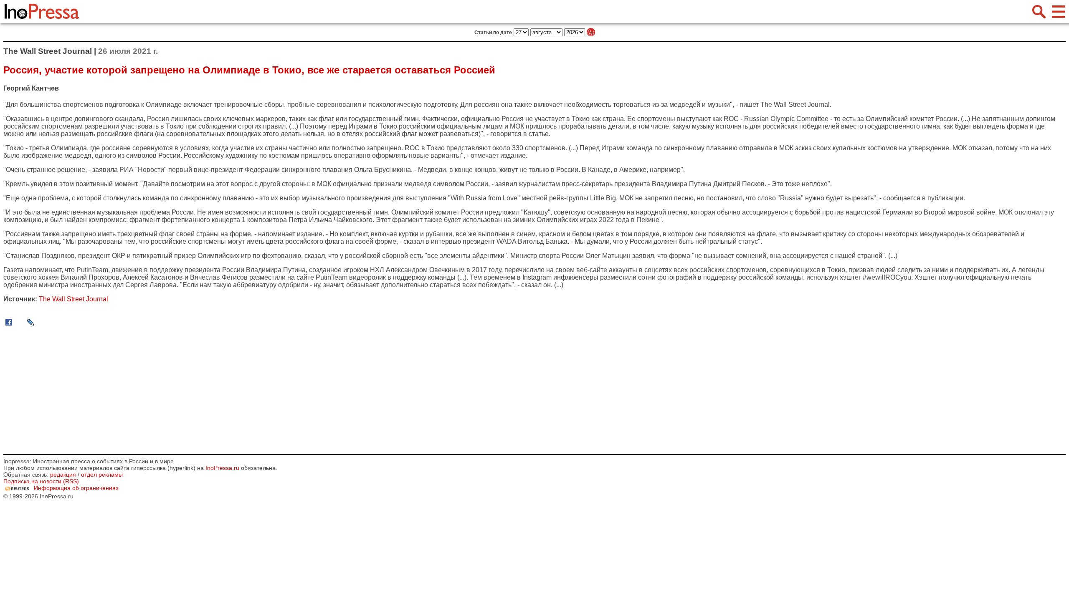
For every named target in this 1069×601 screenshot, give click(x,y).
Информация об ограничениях (76, 488)
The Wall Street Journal (795, 104)
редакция (63, 474)
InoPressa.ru (222, 468)
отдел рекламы (102, 474)
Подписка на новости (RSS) (41, 481)
